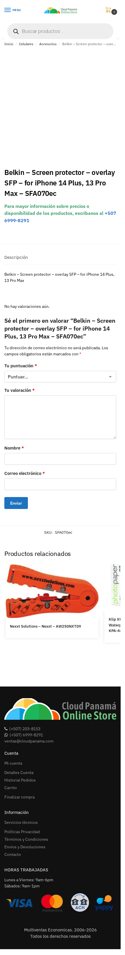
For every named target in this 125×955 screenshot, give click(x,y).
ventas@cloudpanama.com (28, 741)
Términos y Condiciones (26, 839)
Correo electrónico (24, 473)
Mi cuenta (13, 763)
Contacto (12, 854)
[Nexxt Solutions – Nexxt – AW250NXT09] (52, 591)
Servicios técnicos (21, 822)
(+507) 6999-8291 (26, 735)
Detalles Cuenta (18, 772)
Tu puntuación (20, 365)
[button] (109, 10)
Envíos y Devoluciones (24, 846)
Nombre (14, 448)
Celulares (26, 44)
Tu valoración (19, 390)
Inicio (8, 44)
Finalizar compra (19, 797)
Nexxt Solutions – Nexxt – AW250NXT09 (45, 626)
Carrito (10, 787)
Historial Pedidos (20, 780)
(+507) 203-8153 (24, 728)
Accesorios (48, 44)
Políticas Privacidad (22, 831)
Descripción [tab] (16, 257)
